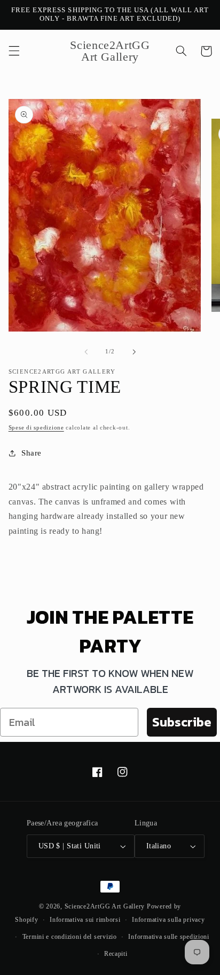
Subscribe (181, 722)
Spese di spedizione (36, 428)
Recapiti (116, 954)
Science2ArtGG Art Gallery (105, 906)
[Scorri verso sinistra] (86, 351)
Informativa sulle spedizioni (168, 936)
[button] (14, 51)
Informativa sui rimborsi (85, 919)
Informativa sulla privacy (168, 919)
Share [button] (31, 453)
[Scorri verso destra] (134, 351)
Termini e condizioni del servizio (69, 936)
